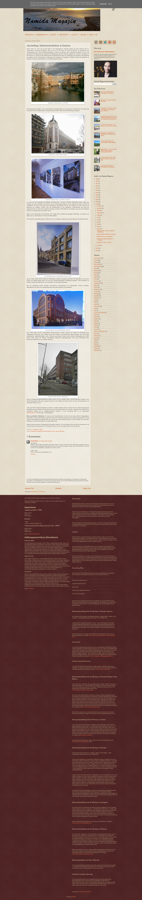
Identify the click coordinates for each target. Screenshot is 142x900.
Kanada (96, 337)
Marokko (96, 293)
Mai (98, 222)
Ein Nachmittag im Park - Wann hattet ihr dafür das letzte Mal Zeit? (108, 159)
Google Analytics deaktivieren (103, 669)
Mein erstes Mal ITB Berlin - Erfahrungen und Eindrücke (107, 92)
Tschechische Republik (99, 312)
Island (95, 300)
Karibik (95, 339)
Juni (98, 219)
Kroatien (96, 316)
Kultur (74, 34)
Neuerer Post (29, 488)
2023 (97, 183)
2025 (97, 181)
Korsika (96, 314)
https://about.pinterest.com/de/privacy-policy (82, 854)
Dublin (95, 285)
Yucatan (96, 291)
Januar (99, 245)
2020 (97, 190)
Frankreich (96, 297)
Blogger (74, 896)
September (99, 212)
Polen (95, 344)
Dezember (99, 206)
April (98, 224)
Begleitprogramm (31, 412)
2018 (97, 195)
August (99, 215)
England (96, 325)
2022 (97, 185)
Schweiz (96, 348)
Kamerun (96, 323)
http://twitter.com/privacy (86, 735)
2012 (97, 250)
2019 (97, 192)
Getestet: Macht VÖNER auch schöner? (106, 234)
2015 (97, 201)
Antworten (33, 454)
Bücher (83, 34)
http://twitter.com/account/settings (80, 741)
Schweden (96, 346)
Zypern (95, 304)
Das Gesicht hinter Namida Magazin (104, 51)
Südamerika (97, 350)
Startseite (29, 34)
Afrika (95, 268)
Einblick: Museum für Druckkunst (104, 236)
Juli (98, 217)
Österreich (96, 319)
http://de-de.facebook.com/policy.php (91, 707)
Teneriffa (96, 329)
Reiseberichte (42, 34)
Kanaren (96, 272)
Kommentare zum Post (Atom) (38, 491)
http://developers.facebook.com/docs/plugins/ (83, 690)
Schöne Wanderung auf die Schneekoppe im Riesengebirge (108, 141)
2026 (97, 179)
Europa (95, 260)
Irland (95, 279)
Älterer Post (87, 488)
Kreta (95, 308)
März (98, 226)
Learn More (103, 4)
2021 (97, 188)
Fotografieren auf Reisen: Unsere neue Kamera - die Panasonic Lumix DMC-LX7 (108, 109)
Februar (99, 228)
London (95, 327)
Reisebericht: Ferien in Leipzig (104, 242)
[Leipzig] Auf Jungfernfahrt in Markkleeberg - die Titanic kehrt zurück (108, 134)
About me (93, 34)
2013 (97, 248)
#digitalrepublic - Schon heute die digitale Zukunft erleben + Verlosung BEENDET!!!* (109, 151)
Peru (95, 342)
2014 (97, 204)
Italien (95, 321)
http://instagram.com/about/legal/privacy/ (82, 823)
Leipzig (53, 34)
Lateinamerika (97, 283)
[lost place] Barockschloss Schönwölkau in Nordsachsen (108, 166)
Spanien (96, 277)
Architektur (33, 431)
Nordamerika (97, 289)
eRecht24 (31, 588)
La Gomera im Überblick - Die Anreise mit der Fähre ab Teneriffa (109, 125)
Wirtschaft (63, 34)
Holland (96, 333)
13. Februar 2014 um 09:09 (45, 441)
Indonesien (96, 335)
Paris (95, 310)
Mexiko (95, 287)
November (99, 208)
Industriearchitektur (46, 431)
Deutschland (97, 264)
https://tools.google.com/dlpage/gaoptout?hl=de (101, 656)
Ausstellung (39, 431)
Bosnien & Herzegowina (99, 331)
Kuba (95, 302)
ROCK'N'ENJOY (35, 441)
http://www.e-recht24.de (33, 534)
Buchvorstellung (98, 266)
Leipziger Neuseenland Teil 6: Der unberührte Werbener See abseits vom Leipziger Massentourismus (109, 118)
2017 (97, 197)
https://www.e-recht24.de (85, 891)
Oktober (99, 210)
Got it (110, 4)
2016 (97, 199)
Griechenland (97, 306)
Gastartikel (96, 295)
